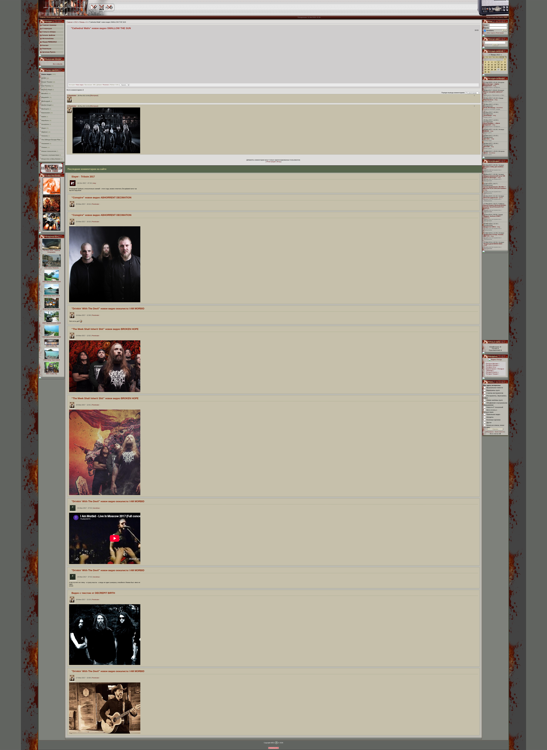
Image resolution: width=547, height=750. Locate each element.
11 (492, 65)
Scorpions (45, 124)
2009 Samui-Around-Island (51, 281)
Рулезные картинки (493, 420)
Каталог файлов (48, 35)
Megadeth (45, 97)
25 (492, 69)
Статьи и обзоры (49, 32)
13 (498, 65)
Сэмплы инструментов (494, 393)
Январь (82, 22)
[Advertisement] (495, 296)
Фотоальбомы (48, 38)
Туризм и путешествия (50, 155)
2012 (76, 22)
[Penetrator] (72, 97)
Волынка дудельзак (490, 197)
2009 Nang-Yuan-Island (51, 295)
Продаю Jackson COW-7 (492, 216)
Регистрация (51, 17)
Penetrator (106, 85)
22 (505, 67)
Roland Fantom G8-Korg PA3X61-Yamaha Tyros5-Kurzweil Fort (494, 206)
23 (485, 69)
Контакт (45, 45)
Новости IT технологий (494, 407)
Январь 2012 (495, 55)
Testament (45, 143)
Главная (42, 17)
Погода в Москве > (492, 364)
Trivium (44, 147)
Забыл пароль (491, 33)
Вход (58, 17)
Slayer (43, 128)
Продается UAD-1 (489, 227)
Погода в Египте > (492, 372)
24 (488, 69)
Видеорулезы (488, 99)
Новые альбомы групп (494, 400)
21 (502, 67)
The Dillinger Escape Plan (50, 140)
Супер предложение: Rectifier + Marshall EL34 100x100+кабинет (494, 187)
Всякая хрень (487, 101)
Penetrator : (88, 204)
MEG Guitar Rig (51, 346)
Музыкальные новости (494, 387)
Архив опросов (499, 432)
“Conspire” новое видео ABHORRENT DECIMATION (101, 197)
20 (498, 67)
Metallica (44, 93)
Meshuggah (45, 101)
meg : (87, 183)
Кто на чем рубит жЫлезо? (493, 92)
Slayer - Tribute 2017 (83, 176)
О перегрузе (47, 28)
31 (488, 72)
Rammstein (45, 113)
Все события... (58, 64)
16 (485, 67)
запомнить (490, 30)
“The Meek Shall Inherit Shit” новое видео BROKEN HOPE (105, 329)
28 (502, 69)
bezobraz (500, 107)
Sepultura (45, 120)
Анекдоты (489, 417)
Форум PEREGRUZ (49, 42)
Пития (485, 153)
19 (495, 67)
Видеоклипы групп (493, 390)
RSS (505, 17)
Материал (94, 95)
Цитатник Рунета (48, 52)
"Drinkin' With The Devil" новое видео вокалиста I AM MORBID (108, 308)
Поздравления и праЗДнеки (491, 87)
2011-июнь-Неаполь (51, 268)
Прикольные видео (493, 414)
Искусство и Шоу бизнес (51, 159)
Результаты (490, 432)
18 (492, 67)
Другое (488, 422)
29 (505, 69)
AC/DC (43, 78)
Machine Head (46, 89)
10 (488, 65)
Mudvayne (45, 109)
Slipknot (44, 132)
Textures (44, 136)
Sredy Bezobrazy (489, 107)
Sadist (43, 116)
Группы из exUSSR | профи (491, 109)
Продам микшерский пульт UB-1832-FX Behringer (494, 176)
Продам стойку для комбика (493, 166)
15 (505, 65)
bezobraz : (89, 508)
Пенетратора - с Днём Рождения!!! (491, 84)
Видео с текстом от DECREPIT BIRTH (93, 593)
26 (495, 69)
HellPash (486, 208)
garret (501, 197)
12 (495, 65)
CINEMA (486, 131)
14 (502, 65)
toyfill (485, 245)
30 (485, 72)
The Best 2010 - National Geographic (51, 251)
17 (488, 67)
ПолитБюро (487, 115)
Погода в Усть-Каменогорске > (491, 368)
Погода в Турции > (492, 374)
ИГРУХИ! (486, 146)
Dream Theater (46, 82)
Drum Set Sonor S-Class (51, 309)
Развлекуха (46, 48)
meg (494, 85)
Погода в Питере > (492, 365)
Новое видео (46, 74)
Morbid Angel (46, 105)
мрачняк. (486, 139)
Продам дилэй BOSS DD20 (492, 244)
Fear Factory (46, 86)
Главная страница (49, 25)
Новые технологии (48, 151)
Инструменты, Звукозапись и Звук (493, 95)
